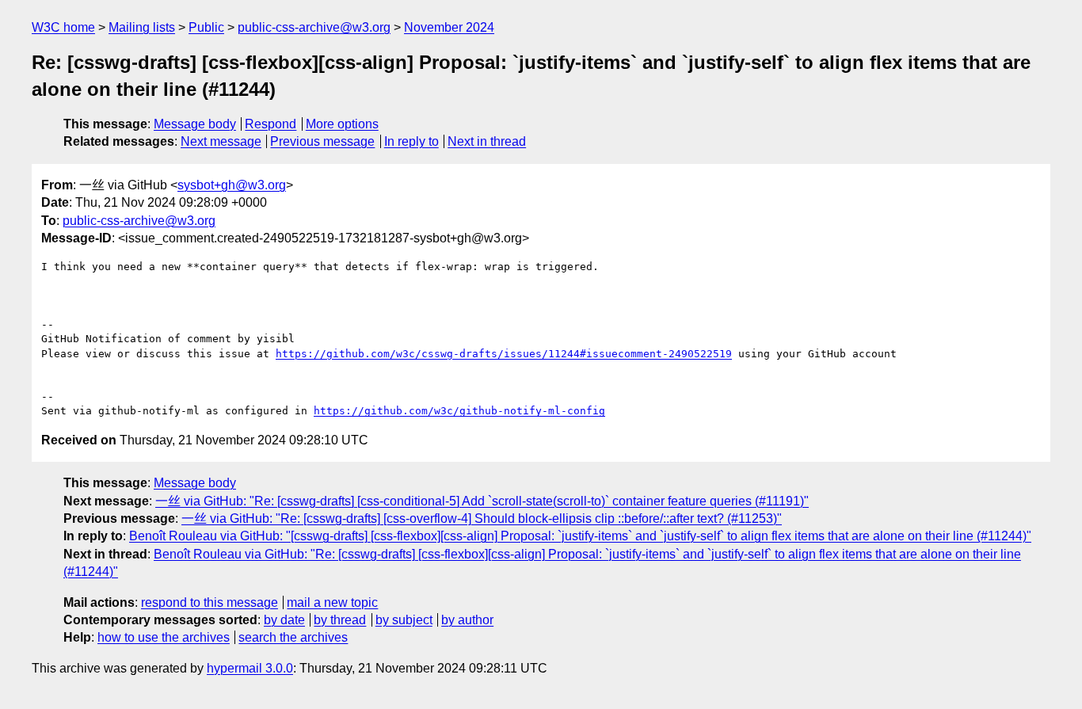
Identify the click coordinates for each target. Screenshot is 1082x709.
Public (206, 27)
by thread (340, 620)
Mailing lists (142, 27)
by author (467, 620)
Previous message (322, 141)
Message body (195, 124)
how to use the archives (163, 637)
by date (284, 620)
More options (342, 124)
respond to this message (209, 602)
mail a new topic (332, 602)
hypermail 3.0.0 (250, 668)
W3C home (63, 27)
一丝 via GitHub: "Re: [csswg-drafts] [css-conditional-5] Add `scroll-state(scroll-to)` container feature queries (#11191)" (482, 501)
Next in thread (487, 141)
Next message (221, 141)
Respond (270, 124)
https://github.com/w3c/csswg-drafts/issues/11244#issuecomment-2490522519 (504, 354)
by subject (403, 620)
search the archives (293, 637)
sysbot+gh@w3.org (231, 185)
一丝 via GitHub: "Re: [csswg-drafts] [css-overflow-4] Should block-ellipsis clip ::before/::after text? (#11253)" (481, 518)
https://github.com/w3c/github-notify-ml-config (459, 411)
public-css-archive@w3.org (314, 27)
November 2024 (449, 27)
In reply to (411, 141)
